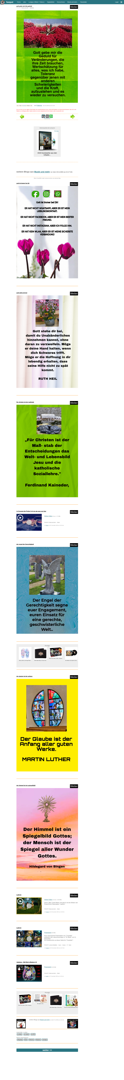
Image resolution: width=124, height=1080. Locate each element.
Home (19, 2)
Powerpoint (47, 932)
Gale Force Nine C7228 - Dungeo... (25, 658)
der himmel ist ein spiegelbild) (25, 785)
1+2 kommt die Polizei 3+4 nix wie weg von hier (31, 511)
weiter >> (47, 1050)
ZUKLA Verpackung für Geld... (56, 660)
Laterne (18, 895)
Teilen (20, 105)
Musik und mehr (25, 7)
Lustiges (31, 2)
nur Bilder (19, 1034)
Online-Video (48, 516)
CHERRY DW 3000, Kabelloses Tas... (47, 153)
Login (117, 2)
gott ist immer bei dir (22, 183)
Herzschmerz (61, 2)
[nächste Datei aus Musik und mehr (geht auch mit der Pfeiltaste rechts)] (73, 118)
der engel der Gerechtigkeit (25, 544)
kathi (47, 976)
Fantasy (64, 944)
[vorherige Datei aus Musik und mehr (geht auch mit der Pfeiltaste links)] (22, 118)
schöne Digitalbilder (53, 944)
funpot (9, 2)
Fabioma (39, 105)
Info (31, 105)
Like (17, 105)
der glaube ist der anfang (24, 676)
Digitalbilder (50, 2)
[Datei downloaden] (47, 232)
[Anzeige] (47, 150)
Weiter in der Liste (73, 1020)
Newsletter (83, 2)
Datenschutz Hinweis (47, 118)
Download (24, 105)
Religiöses (32, 7)
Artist (47, 525)
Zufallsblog (20, 1020)
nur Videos (26, 1034)
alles (24, 2)
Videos (41, 2)
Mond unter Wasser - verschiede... (55, 1007)
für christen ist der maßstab (25, 402)
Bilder (36, 2)
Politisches (31, 1039)
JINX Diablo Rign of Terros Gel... (25, 1007)
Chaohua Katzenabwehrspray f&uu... (40, 1007)
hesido (47, 911)
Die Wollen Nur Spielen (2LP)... (40, 660)
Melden (28, 105)
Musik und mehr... (72, 2)
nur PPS (33, 1034)
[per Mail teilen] (47, 117)
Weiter (74, 6)
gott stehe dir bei (21, 293)
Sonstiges (45, 1039)
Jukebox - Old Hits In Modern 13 (26, 962)
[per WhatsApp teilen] (51, 117)
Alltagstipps (20, 1039)
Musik (58, 522)
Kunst (60, 944)
